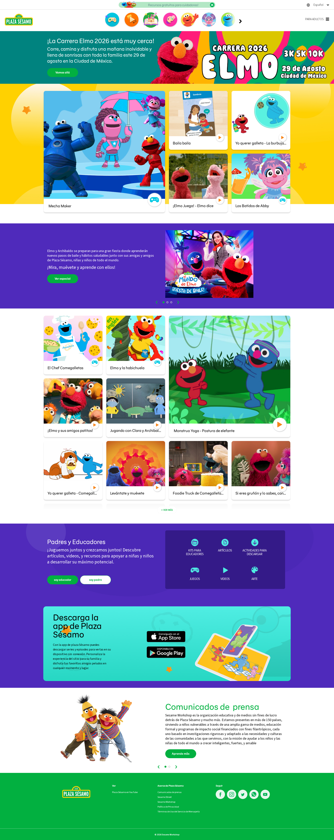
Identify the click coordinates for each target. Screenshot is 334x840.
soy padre (95, 580)
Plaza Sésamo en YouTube (125, 792)
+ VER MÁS (167, 510)
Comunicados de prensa (169, 792)
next (177, 302)
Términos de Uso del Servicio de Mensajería (179, 811)
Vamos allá (62, 72)
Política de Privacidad (168, 806)
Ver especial (63, 278)
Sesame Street (165, 797)
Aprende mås (180, 753)
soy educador (62, 580)
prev (156, 302)
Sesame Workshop (166, 801)
